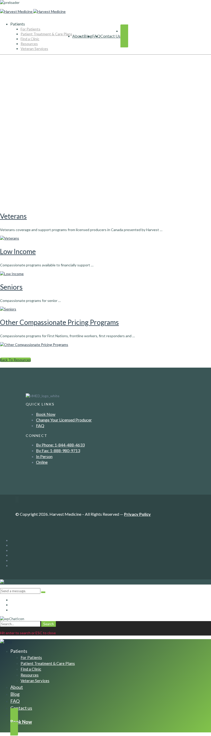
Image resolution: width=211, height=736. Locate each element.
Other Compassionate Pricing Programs (59, 322)
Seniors (11, 287)
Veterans (13, 216)
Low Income (18, 251)
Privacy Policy (137, 514)
